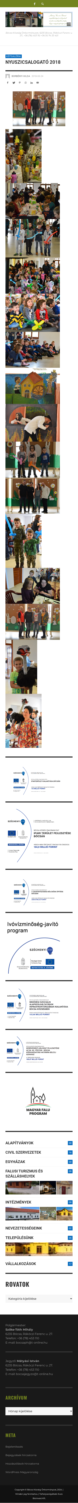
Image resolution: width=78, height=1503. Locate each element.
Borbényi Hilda (21, 76)
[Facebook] (34, 3)
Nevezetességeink (23, 1228)
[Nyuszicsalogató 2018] (39, 108)
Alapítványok (19, 1143)
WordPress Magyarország (21, 1472)
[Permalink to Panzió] (64, 1187)
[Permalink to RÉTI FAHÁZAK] (22, 1187)
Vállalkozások (20, 1264)
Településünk (19, 1238)
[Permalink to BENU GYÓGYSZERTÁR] (48, 1213)
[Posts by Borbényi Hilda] (7, 76)
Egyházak (15, 1162)
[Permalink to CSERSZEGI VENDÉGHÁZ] (48, 1187)
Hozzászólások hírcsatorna (22, 1463)
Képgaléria (13, 56)
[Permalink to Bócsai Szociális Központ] (22, 1213)
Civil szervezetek (23, 1152)
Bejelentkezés (14, 1446)
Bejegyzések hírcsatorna (20, 1455)
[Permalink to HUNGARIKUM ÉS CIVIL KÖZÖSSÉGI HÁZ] (64, 1213)
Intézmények (18, 1202)
